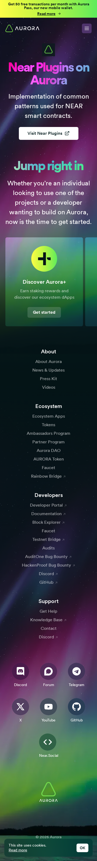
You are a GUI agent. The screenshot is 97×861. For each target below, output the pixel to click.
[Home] (22, 28)
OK (82, 848)
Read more (18, 850)
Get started (44, 312)
